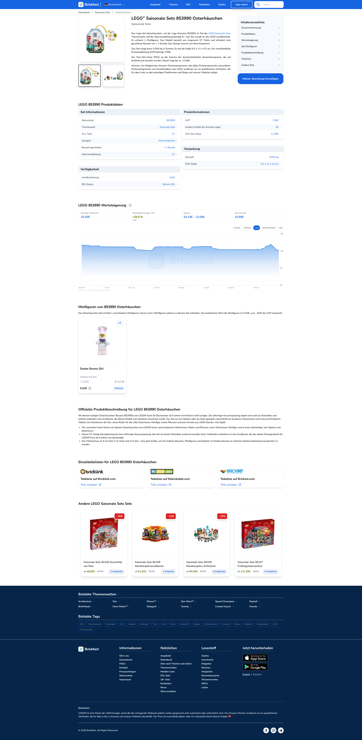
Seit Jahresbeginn (269, 228)
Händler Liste (167, 671)
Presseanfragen (127, 671)
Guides (222, 4)
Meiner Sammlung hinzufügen (261, 78)
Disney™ (151, 601)
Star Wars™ (187, 601)
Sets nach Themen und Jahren (176, 663)
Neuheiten (204, 4)
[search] (258, 4)
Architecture (84, 601)
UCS (121, 624)
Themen (173, 4)
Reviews (206, 667)
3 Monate (247, 228)
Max (280, 228)
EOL (188, 4)
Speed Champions (224, 601)
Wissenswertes (210, 679)
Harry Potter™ (120, 606)
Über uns (124, 655)
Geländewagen (262, 624)
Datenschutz (125, 675)
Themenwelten (168, 667)
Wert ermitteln (168, 691)
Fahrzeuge (144, 624)
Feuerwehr (226, 624)
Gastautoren (125, 659)
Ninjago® (152, 606)
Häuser (237, 624)
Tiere (155, 624)
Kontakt (123, 667)
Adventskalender (94, 624)
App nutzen (242, 4)
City (115, 601)
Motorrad (248, 624)
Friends (253, 606)
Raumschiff (184, 624)
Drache (173, 624)
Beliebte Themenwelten (97, 594)
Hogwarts (132, 624)
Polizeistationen (211, 624)
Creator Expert (223, 606)
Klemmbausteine (210, 675)
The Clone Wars (86, 630)
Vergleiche (207, 671)
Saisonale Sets (167, 127)
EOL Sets (165, 675)
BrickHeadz (84, 606)
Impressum (125, 679)
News (163, 687)
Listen (205, 687)
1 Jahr (256, 228)
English (246, 674)
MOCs (205, 683)
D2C (82, 624)
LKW (275, 624)
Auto (163, 624)
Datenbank (166, 659)
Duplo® (253, 601)
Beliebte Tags (89, 616)
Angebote (155, 4)
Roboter (197, 624)
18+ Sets (165, 679)
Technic (185, 606)
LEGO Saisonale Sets (219, 33)
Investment (207, 659)
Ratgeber (206, 663)
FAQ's (122, 663)
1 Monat (237, 228)
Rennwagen (110, 624)
